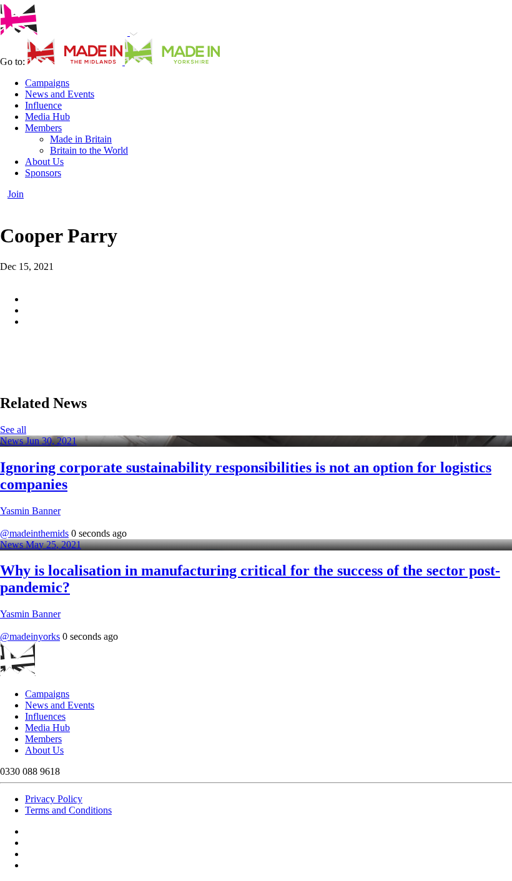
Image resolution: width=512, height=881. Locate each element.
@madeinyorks (30, 636)
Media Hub (47, 116)
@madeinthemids (34, 533)
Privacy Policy (53, 799)
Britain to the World (89, 150)
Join (15, 194)
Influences (45, 716)
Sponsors (43, 172)
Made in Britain (81, 139)
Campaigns (47, 82)
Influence (43, 105)
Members (43, 127)
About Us (44, 161)
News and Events (59, 94)
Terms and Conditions (68, 810)
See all (13, 429)
